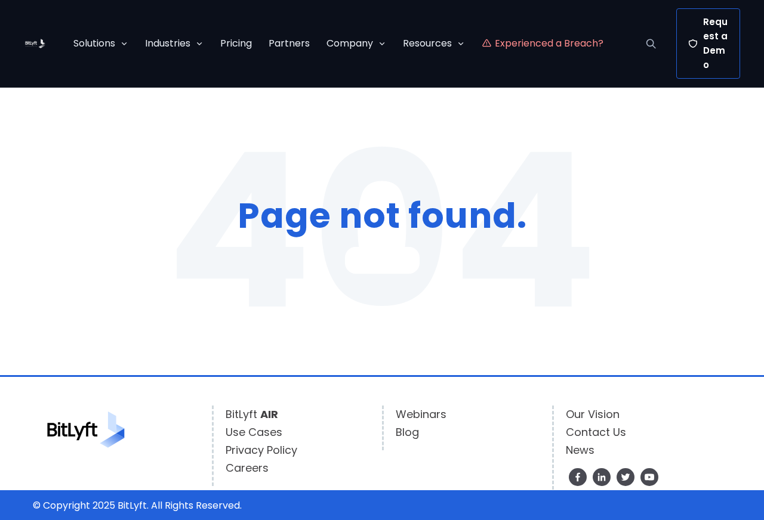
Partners (289, 43)
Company (349, 43)
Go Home (382, 260)
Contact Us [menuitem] (596, 432)
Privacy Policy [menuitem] (261, 449)
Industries (167, 43)
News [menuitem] (580, 449)
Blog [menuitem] (407, 432)
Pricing (236, 43)
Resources (427, 43)
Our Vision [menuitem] (593, 414)
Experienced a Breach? (549, 43)
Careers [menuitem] (247, 467)
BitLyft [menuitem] (252, 414)
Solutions (94, 43)
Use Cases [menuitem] (254, 432)
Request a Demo (715, 43)
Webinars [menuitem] (421, 414)
